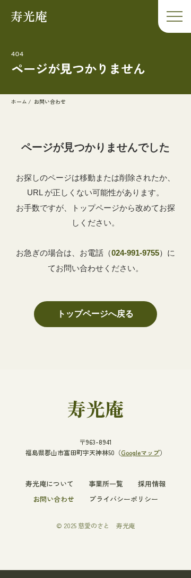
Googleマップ (140, 452)
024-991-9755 (135, 252)
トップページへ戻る (95, 313)
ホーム (19, 101)
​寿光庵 (95, 408)
